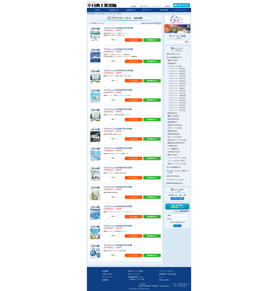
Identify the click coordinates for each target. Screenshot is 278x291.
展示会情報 (164, 10)
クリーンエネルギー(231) (176, 161)
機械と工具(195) (173, 116)
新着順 (148, 23)
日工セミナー (147, 10)
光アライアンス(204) (175, 128)
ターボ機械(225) (173, 149)
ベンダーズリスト (181, 10)
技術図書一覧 (130, 10)
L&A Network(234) (174, 152)
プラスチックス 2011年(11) (177, 110)
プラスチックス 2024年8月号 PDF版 (118, 109)
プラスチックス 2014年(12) (177, 103)
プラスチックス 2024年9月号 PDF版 (118, 90)
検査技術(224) (172, 131)
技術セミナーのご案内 (135, 271)
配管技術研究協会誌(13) (174, 183)
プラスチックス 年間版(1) (176, 88)
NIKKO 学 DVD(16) (172, 176)
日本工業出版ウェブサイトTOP (96, 13)
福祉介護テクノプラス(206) (177, 140)
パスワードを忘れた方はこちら (177, 222)
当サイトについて (134, 274)
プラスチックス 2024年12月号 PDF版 (118, 28)
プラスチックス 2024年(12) (177, 73)
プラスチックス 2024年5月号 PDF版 (118, 167)
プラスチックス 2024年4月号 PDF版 (118, 187)
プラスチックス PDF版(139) (177, 95)
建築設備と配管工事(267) (176, 143)
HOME (97, 10)
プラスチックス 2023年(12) (177, 76)
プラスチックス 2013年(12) (177, 105)
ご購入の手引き (144, 6)
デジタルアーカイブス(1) (175, 180)
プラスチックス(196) (175, 66)
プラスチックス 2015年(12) (177, 100)
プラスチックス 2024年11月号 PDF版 (118, 49)
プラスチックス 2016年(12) (177, 98)
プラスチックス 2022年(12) (177, 78)
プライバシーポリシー (166, 271)
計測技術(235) (172, 146)
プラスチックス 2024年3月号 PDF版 (118, 206)
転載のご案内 (163, 280)
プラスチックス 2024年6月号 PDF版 (118, 148)
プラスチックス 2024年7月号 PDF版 (118, 129)
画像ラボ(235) (172, 155)
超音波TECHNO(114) (175, 125)
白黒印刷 (132, 279)
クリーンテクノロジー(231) (177, 158)
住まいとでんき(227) (175, 137)
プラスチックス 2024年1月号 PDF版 (118, 245)
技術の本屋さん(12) (173, 54)
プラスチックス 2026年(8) (177, 69)
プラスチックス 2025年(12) (177, 71)
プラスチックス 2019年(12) (177, 85)
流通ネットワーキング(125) (177, 164)
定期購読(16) (172, 63)
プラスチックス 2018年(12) (177, 90)
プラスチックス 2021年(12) (177, 81)
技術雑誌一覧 (114, 10)
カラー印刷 (140, 279)
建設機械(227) (172, 122)
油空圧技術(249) (173, 119)
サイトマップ (156, 6)
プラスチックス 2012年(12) (177, 107)
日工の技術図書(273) (173, 167)
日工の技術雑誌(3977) (174, 57)
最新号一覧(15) (173, 60)
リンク (161, 277)
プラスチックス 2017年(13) (177, 93)
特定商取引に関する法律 (167, 274)
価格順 (143, 23)
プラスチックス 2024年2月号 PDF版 (118, 226)
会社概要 (133, 6)
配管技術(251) (172, 113)
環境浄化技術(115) (174, 134)
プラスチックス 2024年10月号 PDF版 (118, 70)
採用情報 (167, 6)
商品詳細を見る (152, 40)
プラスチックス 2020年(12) (177, 83)
